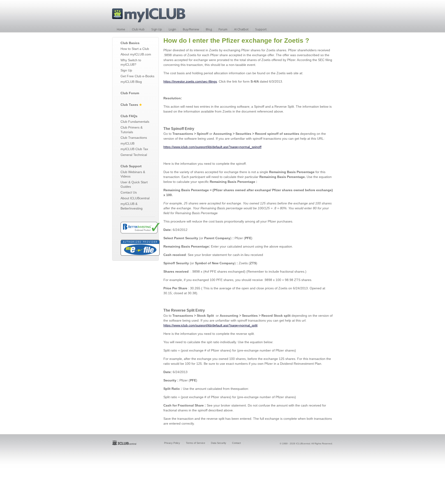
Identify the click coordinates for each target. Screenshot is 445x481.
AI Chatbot (241, 29)
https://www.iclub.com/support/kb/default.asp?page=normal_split (210, 325)
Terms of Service (195, 443)
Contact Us (129, 192)
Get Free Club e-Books (137, 76)
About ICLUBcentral (135, 198)
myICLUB (127, 143)
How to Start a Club (135, 49)
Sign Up (156, 29)
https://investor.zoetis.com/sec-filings (190, 81)
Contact (236, 443)
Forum (223, 29)
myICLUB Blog (131, 82)
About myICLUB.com (136, 54)
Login (172, 29)
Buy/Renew (191, 29)
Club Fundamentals (135, 121)
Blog (209, 29)
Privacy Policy (172, 443)
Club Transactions (134, 137)
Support (261, 29)
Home (121, 29)
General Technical (134, 155)
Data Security (218, 443)
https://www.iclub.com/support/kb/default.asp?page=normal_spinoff (212, 147)
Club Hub (138, 29)
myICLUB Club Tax (134, 149)
